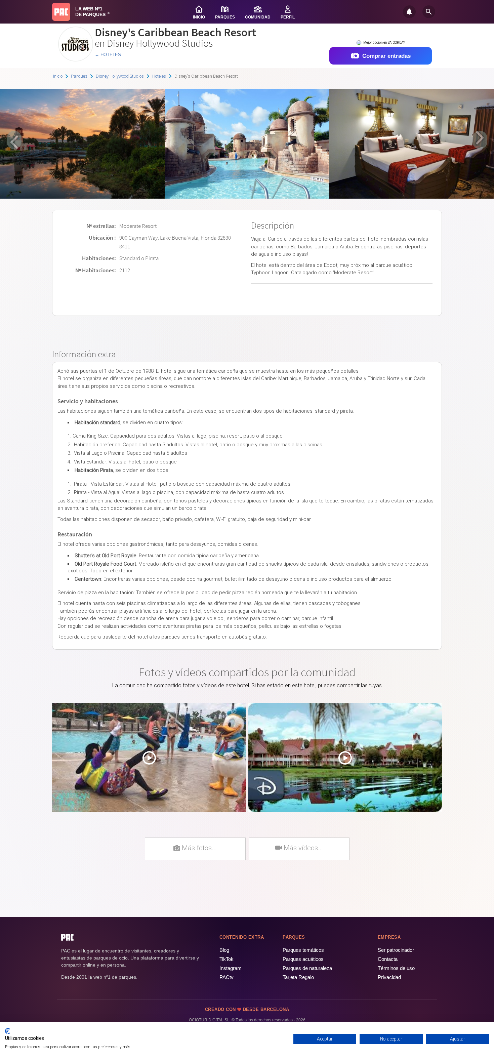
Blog (224, 950)
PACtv (226, 977)
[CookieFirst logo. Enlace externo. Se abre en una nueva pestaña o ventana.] (7, 1031)
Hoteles (159, 76)
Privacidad (389, 977)
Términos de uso (396, 968)
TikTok (226, 959)
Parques (79, 76)
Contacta (388, 959)
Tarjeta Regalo (298, 977)
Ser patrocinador (396, 950)
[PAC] (61, 12)
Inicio (58, 76)
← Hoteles (108, 54)
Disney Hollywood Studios (120, 76)
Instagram (230, 968)
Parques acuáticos (303, 959)
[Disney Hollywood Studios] (75, 59)
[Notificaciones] (409, 11)
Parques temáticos (303, 950)
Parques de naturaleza (307, 968)
